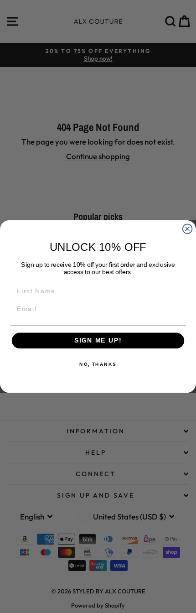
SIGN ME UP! (98, 340)
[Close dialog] (187, 229)
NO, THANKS (98, 364)
